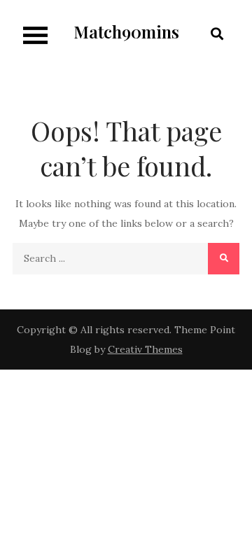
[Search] (223, 258)
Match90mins (126, 31)
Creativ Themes (145, 349)
